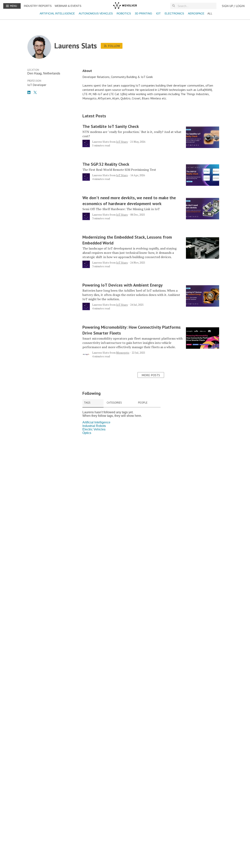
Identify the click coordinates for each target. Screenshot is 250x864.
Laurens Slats (100, 141)
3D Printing (143, 13)
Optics (86, 433)
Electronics (174, 13)
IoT (158, 13)
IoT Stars (122, 141)
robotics (124, 13)
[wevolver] (125, 6)
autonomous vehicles (96, 13)
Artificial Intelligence (57, 13)
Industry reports (38, 5)
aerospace (196, 13)
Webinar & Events (68, 5)
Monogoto (122, 352)
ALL (209, 13)
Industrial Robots (94, 426)
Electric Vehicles (93, 429)
